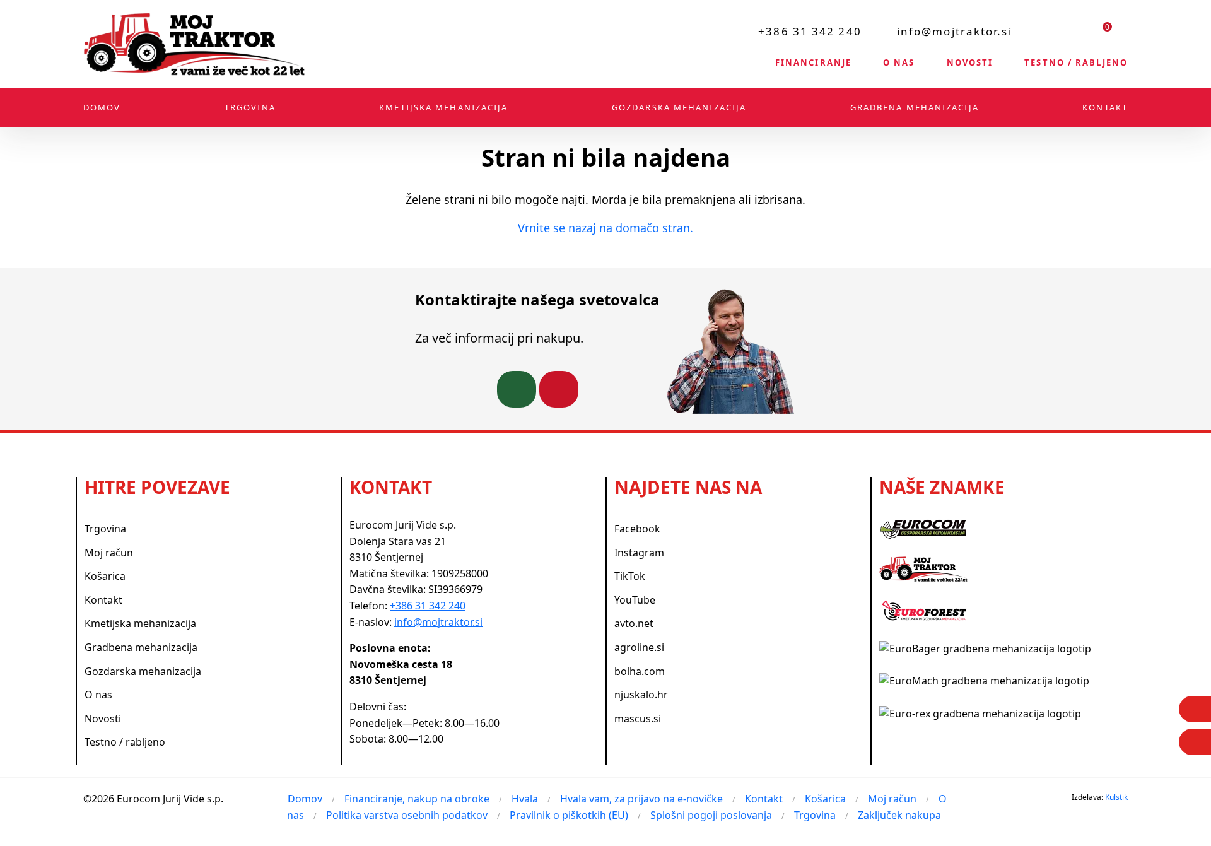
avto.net (633, 623)
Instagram (639, 553)
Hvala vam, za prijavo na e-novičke (641, 799)
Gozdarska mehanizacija (679, 107)
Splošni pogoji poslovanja (711, 815)
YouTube (634, 600)
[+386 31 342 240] (516, 389)
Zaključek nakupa (899, 815)
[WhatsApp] (1195, 709)
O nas (899, 62)
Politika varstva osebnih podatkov (407, 815)
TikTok (629, 576)
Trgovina (250, 107)
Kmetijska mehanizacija (443, 107)
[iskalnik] (1039, 31)
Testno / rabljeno (1076, 62)
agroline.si (639, 647)
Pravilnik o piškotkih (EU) (569, 815)
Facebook (637, 529)
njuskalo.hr (641, 695)
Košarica (105, 576)
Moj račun (109, 553)
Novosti (970, 62)
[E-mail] (1195, 742)
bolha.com (639, 671)
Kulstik (1116, 797)
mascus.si (637, 719)
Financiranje (813, 62)
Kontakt (1105, 107)
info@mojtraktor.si (954, 31)
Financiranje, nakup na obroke (416, 799)
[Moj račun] (1071, 31)
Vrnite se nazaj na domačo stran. (605, 227)
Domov (102, 107)
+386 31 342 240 (810, 31)
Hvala (525, 799)
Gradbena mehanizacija (914, 107)
